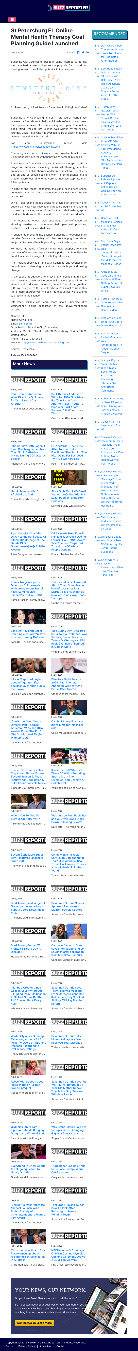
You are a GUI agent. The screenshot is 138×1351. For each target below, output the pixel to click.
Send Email (25, 323)
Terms (9, 1346)
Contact (61, 1346)
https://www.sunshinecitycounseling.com (35, 146)
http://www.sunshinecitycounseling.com (46, 342)
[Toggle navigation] (12, 19)
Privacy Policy (26, 1346)
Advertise (45, 1346)
